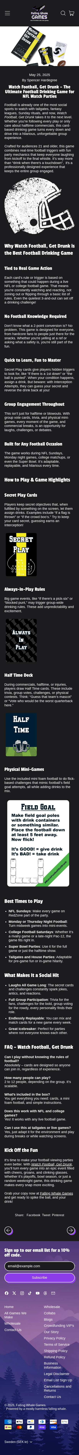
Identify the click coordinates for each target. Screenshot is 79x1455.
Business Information (52, 1365)
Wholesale (12, 1323)
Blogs (48, 1319)
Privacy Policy (54, 1338)
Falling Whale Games (56, 1193)
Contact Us (12, 1330)
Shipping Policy (55, 1351)
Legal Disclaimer (56, 1374)
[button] (63, 13)
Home (9, 1307)
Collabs (49, 1313)
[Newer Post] (71, 1230)
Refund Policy (54, 1357)
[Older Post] (8, 1230)
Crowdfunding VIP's (59, 1326)
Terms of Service (57, 1344)
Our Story (51, 1332)
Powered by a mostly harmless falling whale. (36, 1408)
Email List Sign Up (58, 1380)
